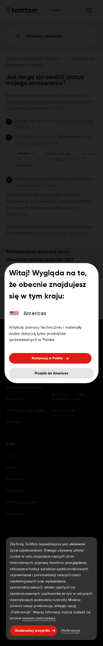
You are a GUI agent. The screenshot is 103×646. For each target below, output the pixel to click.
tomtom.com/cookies (38, 618)
